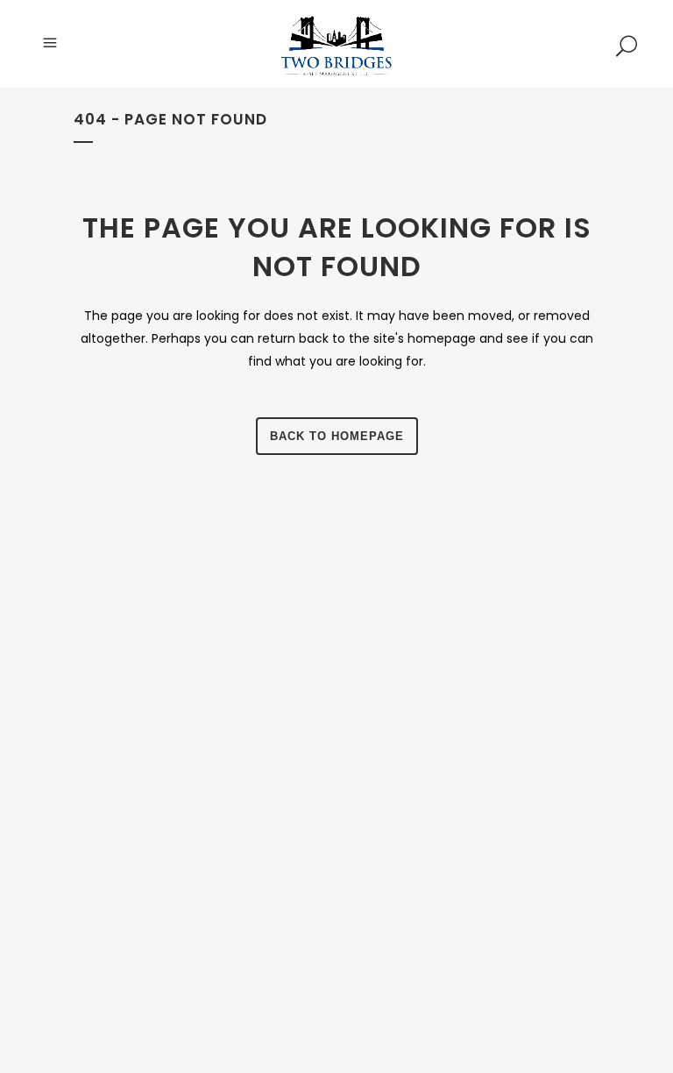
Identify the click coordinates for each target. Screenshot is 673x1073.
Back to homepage (337, 436)
